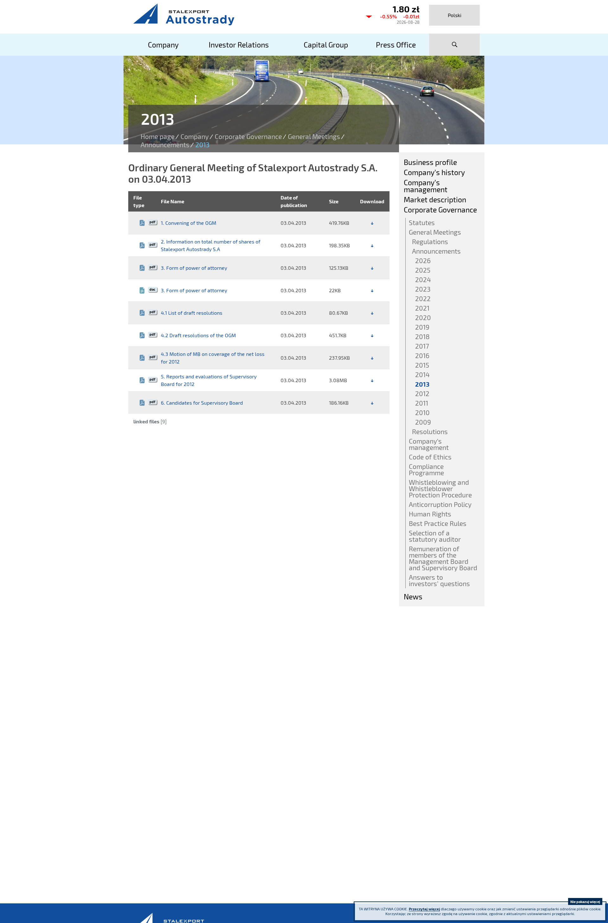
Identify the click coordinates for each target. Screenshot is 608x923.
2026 (423, 260)
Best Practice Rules (437, 523)
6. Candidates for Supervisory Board (202, 403)
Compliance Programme (426, 469)
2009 (423, 422)
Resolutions (430, 431)
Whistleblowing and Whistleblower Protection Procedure (440, 488)
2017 (422, 346)
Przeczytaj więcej (424, 909)
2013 (422, 384)
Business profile (430, 162)
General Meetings (314, 136)
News (413, 596)
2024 (423, 279)
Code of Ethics (430, 457)
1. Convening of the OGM (188, 223)
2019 (422, 327)
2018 (422, 336)
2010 (422, 412)
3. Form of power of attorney (194, 268)
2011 (421, 403)
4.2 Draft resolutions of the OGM (198, 335)
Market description (435, 199)
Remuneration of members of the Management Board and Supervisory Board (443, 558)
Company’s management (425, 186)
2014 (422, 374)
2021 (422, 308)
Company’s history (434, 172)
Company (194, 136)
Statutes (422, 222)
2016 (422, 355)
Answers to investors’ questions (439, 580)
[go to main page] (243, 14)
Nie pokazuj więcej (585, 902)
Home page (157, 136)
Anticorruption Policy (440, 504)
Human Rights (430, 514)
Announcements (165, 145)
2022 (423, 298)
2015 (422, 365)
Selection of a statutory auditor (435, 536)
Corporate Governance (248, 136)
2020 (423, 317)
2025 (422, 270)
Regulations (430, 241)
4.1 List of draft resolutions (191, 313)
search (454, 45)
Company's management (429, 444)
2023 (423, 289)
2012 (422, 393)
